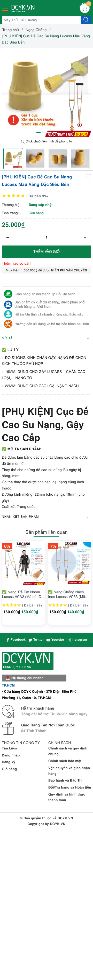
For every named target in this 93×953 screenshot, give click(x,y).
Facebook (18, 639)
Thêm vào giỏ (46, 251)
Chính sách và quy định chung (67, 751)
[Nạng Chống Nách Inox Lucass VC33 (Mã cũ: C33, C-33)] (69, 563)
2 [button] (44, 132)
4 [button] (54, 132)
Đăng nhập (11, 755)
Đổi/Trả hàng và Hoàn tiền (69, 787)
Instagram (79, 639)
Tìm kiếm (9, 748)
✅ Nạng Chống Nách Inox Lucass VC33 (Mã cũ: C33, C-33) (66, 594)
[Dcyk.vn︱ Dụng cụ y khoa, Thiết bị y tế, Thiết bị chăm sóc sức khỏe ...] (23, 8)
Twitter (38, 639)
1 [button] (38, 132)
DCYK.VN (57, 823)
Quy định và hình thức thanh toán (66, 797)
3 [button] (49, 132)
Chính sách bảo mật (64, 760)
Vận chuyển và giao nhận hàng (69, 770)
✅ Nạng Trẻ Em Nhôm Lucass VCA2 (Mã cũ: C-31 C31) (22, 594)
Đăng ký (8, 761)
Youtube (57, 639)
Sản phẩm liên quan (46, 532)
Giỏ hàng (9, 768)
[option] (46, 92)
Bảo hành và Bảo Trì (65, 780)
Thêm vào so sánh (17, 263)
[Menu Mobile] (5, 8)
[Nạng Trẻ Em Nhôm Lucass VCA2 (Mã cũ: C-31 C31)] (23, 563)
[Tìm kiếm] (86, 20)
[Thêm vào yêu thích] (88, 176)
